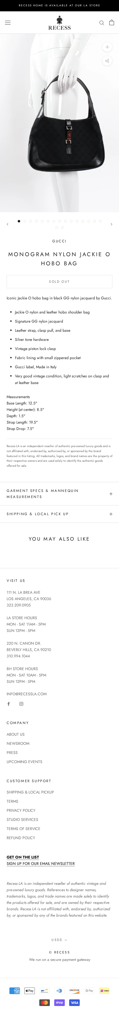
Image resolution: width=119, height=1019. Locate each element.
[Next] (111, 224)
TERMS (12, 801)
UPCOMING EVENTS (24, 761)
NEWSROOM (18, 743)
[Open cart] (111, 22)
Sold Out (59, 281)
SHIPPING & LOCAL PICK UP (38, 514)
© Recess (59, 952)
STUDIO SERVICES (22, 819)
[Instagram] (21, 703)
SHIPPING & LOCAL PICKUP (30, 792)
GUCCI (59, 241)
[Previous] (7, 224)
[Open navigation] (8, 22)
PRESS (12, 752)
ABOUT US (16, 734)
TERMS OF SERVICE (23, 828)
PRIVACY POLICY (21, 810)
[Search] (101, 22)
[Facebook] (9, 703)
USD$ (57, 939)
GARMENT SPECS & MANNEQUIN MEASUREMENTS (43, 493)
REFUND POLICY (21, 838)
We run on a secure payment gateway (59, 959)
